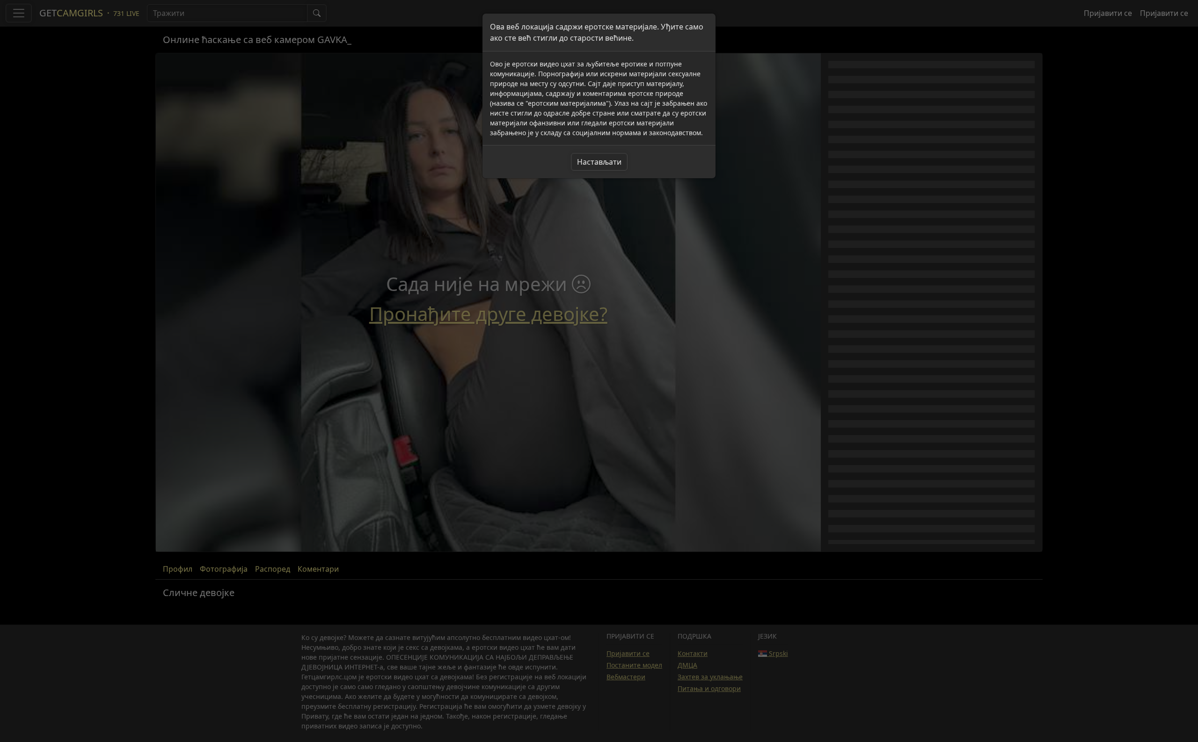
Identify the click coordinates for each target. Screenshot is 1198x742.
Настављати (599, 162)
